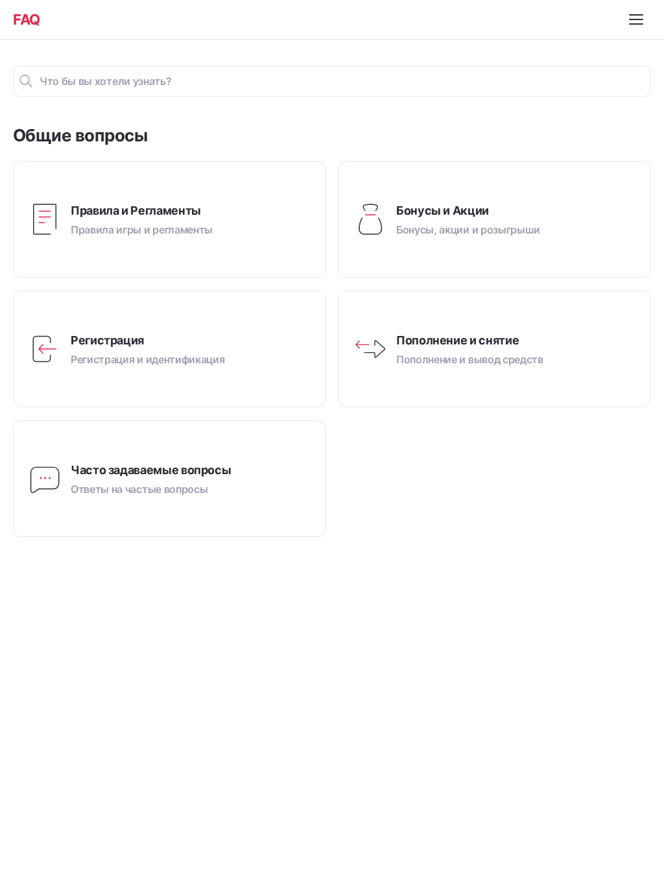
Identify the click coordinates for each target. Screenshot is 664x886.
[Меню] (638, 19)
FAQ (26, 19)
